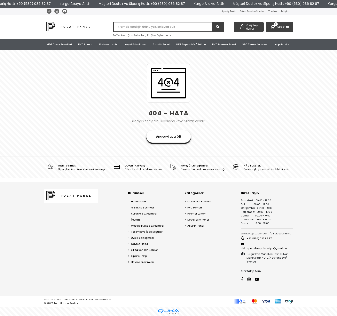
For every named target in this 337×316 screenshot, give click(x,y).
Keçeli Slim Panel (135, 44)
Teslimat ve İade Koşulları (147, 232)
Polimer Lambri (108, 44)
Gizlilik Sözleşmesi (142, 207)
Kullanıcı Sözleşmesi (144, 213)
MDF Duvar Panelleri (59, 44)
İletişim (285, 11)
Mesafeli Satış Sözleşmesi (147, 226)
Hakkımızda (138, 201)
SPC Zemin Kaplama (255, 44)
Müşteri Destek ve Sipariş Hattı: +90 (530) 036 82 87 (142, 3)
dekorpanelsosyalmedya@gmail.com (265, 248)
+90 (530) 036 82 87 (259, 238)
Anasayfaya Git (168, 136)
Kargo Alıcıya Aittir (74, 3)
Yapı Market (282, 44)
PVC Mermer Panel (224, 44)
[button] (280, 27)
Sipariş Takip (229, 11)
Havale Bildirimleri (142, 262)
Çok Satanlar (136, 35)
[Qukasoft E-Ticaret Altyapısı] (168, 311)
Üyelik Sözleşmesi (142, 238)
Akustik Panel (161, 44)
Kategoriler (194, 193)
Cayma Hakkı (139, 244)
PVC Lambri (85, 44)
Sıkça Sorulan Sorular (252, 11)
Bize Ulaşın (250, 193)
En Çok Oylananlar (159, 35)
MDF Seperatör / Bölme (191, 44)
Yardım (272, 11)
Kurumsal (136, 193)
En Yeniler (119, 35)
